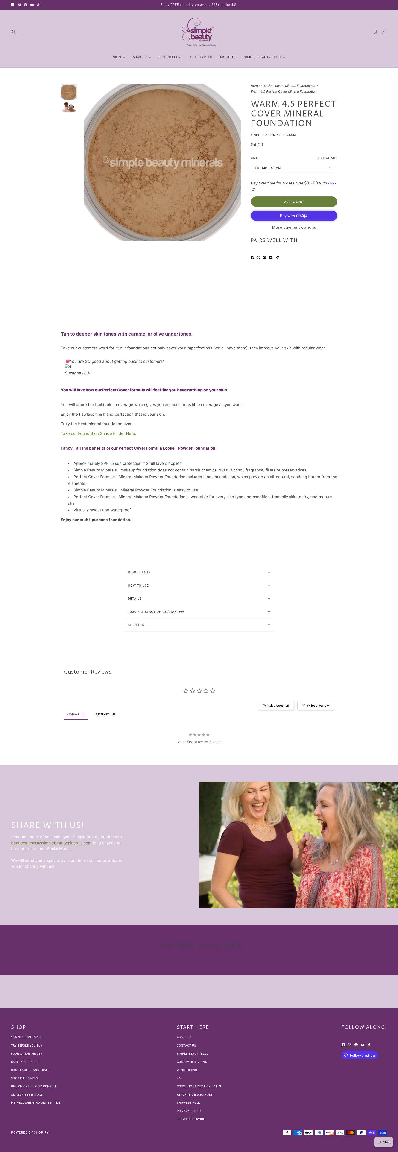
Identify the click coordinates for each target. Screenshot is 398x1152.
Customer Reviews (192, 1062)
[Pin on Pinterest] (264, 257)
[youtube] (32, 5)
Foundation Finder (26, 1053)
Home (255, 86)
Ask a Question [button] (278, 705)
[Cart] (384, 32)
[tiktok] (38, 5)
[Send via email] (270, 257)
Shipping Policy (190, 1102)
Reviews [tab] (73, 714)
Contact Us (186, 1045)
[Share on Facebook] (252, 257)
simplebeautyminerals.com (273, 135)
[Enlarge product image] (162, 162)
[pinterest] (25, 5)
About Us (184, 1037)
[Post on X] (258, 257)
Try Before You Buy (26, 1045)
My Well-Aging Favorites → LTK (36, 1102)
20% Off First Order (27, 1037)
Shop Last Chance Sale (30, 1070)
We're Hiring (187, 1070)
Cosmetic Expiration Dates (199, 1086)
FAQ (180, 1078)
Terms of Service (191, 1119)
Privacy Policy (189, 1111)
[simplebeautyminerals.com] (199, 32)
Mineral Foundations (300, 86)
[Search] (13, 32)
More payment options (294, 227)
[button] (277, 257)
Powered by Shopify (30, 1132)
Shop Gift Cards (24, 1078)
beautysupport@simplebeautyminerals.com (51, 842)
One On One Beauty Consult (33, 1086)
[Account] (375, 32)
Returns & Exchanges (195, 1094)
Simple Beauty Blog (193, 1053)
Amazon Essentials (27, 1094)
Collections (272, 86)
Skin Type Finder (24, 1062)
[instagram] (19, 5)
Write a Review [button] (318, 705)
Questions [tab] (102, 714)
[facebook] (12, 5)
